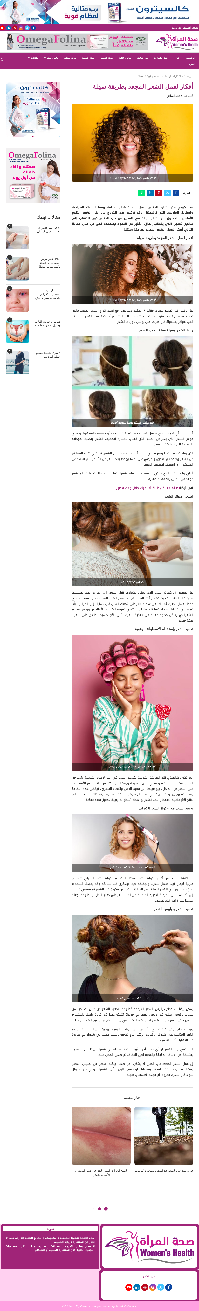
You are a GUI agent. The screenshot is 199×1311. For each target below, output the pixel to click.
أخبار (177, 57)
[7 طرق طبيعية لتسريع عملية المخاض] (17, 362)
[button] (77, 1144)
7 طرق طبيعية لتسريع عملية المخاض (48, 354)
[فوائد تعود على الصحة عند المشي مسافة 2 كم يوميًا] (163, 1136)
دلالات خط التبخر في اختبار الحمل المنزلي (48, 229)
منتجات (34, 57)
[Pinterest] (14, 27)
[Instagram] (21, 27)
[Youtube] (2, 27)
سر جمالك (142, 57)
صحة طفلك (70, 57)
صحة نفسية (106, 57)
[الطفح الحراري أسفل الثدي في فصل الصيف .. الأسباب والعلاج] (101, 1136)
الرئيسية (190, 57)
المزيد (192, 64)
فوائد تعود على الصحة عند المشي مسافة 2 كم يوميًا (164, 1170)
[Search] (2, 61)
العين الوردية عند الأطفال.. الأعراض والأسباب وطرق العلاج (47, 294)
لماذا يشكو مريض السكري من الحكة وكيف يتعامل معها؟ (49, 263)
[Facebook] (33, 27)
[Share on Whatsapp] (141, 193)
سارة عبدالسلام (177, 95)
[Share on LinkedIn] (150, 193)
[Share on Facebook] (176, 193)
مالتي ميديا (52, 57)
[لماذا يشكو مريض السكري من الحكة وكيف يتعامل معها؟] (17, 269)
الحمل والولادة (161, 57)
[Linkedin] (8, 27)
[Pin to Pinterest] (158, 193)
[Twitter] (27, 27)
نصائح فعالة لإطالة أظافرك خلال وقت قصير (148, 488)
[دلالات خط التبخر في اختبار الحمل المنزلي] (17, 237)
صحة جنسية (88, 57)
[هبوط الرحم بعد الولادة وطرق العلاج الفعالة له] (17, 331)
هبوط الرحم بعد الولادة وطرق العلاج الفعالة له (47, 323)
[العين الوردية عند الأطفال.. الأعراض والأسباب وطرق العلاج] (17, 300)
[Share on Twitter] (167, 193)
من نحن (149, 1276)
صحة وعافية (125, 57)
